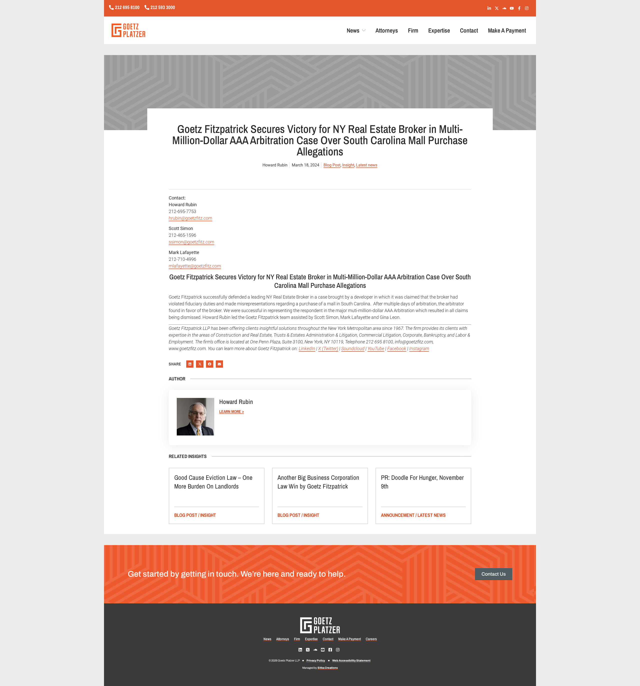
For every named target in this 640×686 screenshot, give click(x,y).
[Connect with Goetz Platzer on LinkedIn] (490, 8)
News (353, 30)
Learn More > (231, 411)
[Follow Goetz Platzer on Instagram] (528, 8)
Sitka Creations (328, 667)
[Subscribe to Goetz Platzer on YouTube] (513, 8)
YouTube (376, 348)
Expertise (439, 30)
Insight (348, 165)
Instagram (419, 348)
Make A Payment (507, 30)
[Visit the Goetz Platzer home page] (157, 30)
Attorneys (387, 30)
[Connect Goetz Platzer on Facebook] (331, 650)
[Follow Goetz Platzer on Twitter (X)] (498, 8)
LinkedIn (307, 348)
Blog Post (332, 165)
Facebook (396, 348)
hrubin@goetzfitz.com (190, 218)
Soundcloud (352, 348)
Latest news (366, 165)
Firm (413, 30)
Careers (371, 639)
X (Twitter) (328, 348)
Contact (469, 30)
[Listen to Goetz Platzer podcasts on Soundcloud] (505, 8)
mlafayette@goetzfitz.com (195, 266)
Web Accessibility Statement (351, 660)
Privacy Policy (315, 660)
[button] (190, 364)
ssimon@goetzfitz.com (191, 242)
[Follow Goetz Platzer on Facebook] (520, 8)
